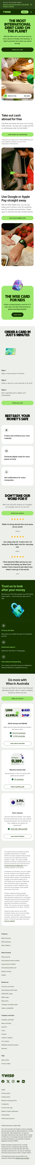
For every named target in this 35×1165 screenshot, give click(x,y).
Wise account (5, 957)
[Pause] (30, 61)
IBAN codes (5, 997)
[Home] (7, 12)
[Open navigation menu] (31, 12)
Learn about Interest (17, 836)
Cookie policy (5, 1097)
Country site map (6, 1108)
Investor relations (7, 1038)
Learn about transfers (17, 743)
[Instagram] (13, 1082)
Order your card (17, 50)
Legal (3, 1089)
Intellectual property (8, 1118)
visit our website (9, 921)
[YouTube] (18, 1082)
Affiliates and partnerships (9, 1045)
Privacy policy (5, 1093)
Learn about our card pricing (17, 134)
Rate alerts (4, 1001)
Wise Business (6, 942)
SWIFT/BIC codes (7, 994)
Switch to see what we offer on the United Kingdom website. (16, 5)
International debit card (8, 968)
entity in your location (22, 1158)
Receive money (6, 971)
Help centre (5, 1060)
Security (4, 1027)
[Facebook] (2, 1082)
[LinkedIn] (23, 1082)
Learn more (17, 315)
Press (3, 1030)
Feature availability (7, 1008)
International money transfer (10, 960)
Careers (4, 1034)
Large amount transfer (8, 964)
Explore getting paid (17, 787)
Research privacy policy (9, 1100)
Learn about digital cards (17, 218)
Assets (3, 975)
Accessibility (5, 1115)
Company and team (7, 1020)
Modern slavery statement (9, 1111)
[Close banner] (31, 4)
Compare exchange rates (9, 1004)
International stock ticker (9, 990)
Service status (6, 1063)
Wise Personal (6, 938)
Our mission (5, 1041)
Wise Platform (5, 945)
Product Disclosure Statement (13, 865)
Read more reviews (17, 513)
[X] (8, 1082)
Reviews (4, 1048)
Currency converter (7, 986)
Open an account (17, 698)
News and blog (6, 1023)
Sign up (24, 12)
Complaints (5, 1104)
